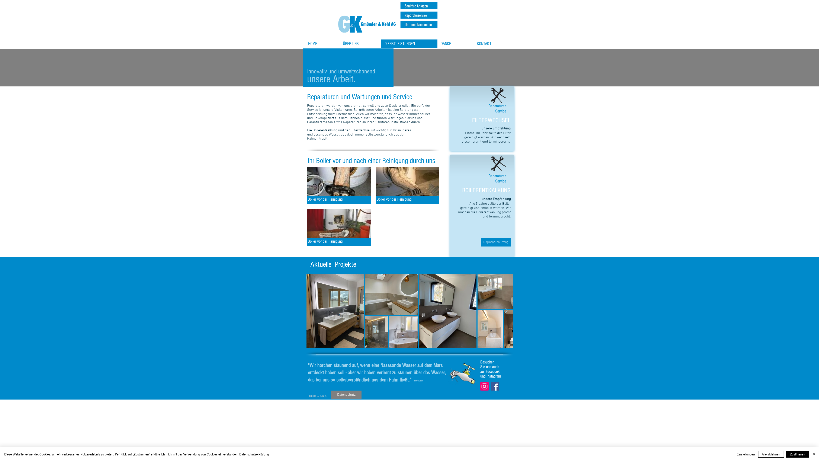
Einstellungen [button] (746, 454)
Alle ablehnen (771, 454)
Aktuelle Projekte (333, 264)
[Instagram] (484, 386)
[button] (339, 185)
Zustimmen (797, 454)
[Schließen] (813, 454)
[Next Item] (506, 311)
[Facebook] (495, 386)
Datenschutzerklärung (254, 454)
